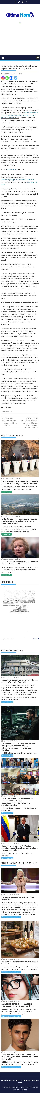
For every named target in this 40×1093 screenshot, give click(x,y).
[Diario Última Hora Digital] (3, 57)
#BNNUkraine (12, 169)
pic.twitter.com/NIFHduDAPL (24, 179)
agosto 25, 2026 (8, 741)
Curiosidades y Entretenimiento (11, 917)
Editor (20, 74)
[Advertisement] (20, 40)
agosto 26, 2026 (8, 677)
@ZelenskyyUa (6, 179)
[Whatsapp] (7, 78)
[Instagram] (3, 78)
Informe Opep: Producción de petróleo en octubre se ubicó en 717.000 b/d (10, 421)
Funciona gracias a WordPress (13, 1087)
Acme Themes (21, 1090)
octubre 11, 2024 (8, 478)
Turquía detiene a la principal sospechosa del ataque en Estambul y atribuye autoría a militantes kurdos (29, 423)
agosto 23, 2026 (8, 1052)
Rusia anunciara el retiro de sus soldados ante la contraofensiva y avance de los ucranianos (19, 115)
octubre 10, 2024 (8, 559)
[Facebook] (11, 78)
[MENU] (37, 57)
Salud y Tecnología (7, 702)
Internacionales (7, 412)
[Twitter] (15, 78)
